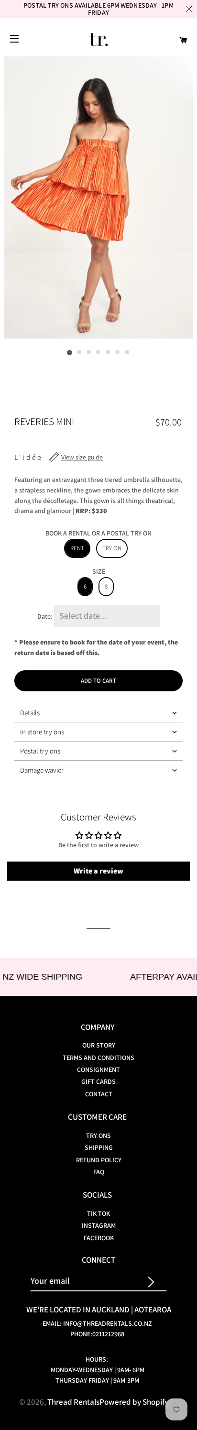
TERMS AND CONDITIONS (98, 1057)
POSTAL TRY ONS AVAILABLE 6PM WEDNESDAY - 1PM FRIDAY (98, 9)
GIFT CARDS (98, 1081)
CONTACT (98, 1094)
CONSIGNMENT (98, 1069)
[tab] (98, 712)
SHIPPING (99, 1147)
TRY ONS (98, 1135)
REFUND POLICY (98, 1160)
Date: (45, 616)
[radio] (77, 548)
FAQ (98, 1172)
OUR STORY (98, 1045)
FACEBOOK (99, 1238)
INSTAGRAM (99, 1225)
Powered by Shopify (133, 1402)
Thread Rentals (73, 1402)
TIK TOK (98, 1213)
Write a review (98, 871)
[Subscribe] (155, 1280)
